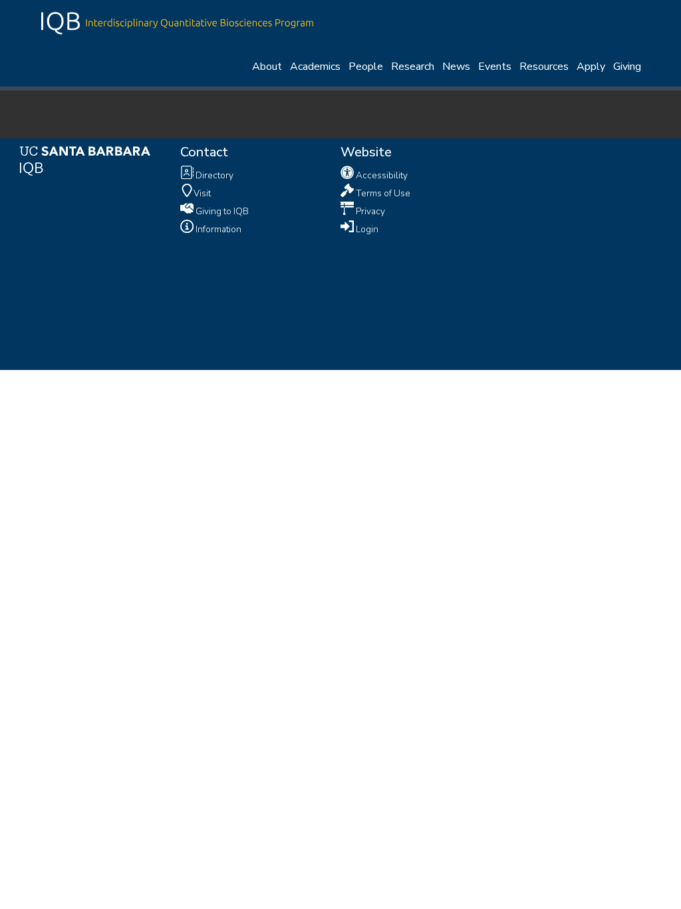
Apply (591, 66)
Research (412, 66)
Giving (627, 66)
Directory (213, 175)
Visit (202, 192)
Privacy (369, 210)
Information (217, 228)
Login (366, 228)
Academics (315, 66)
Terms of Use (382, 192)
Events (494, 66)
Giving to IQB (221, 210)
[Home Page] (177, 22)
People (365, 66)
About (267, 66)
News (456, 66)
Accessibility (381, 175)
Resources (544, 66)
